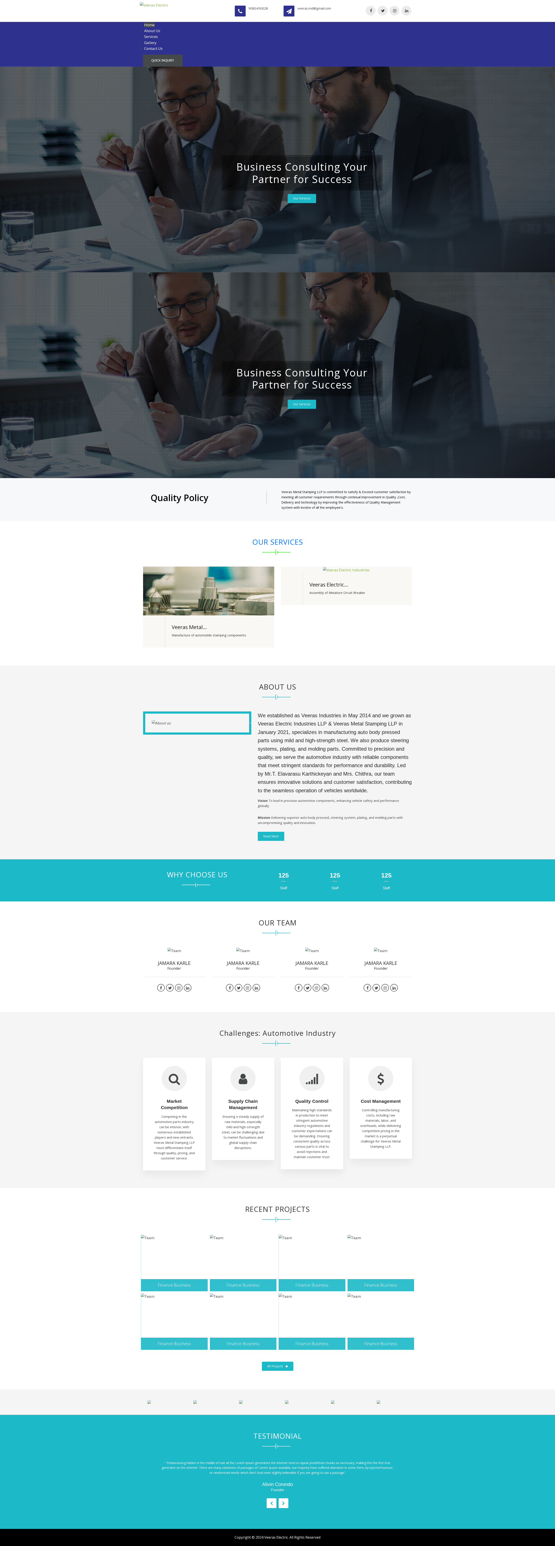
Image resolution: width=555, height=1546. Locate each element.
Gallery (150, 42)
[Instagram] (394, 11)
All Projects (275, 1366)
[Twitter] (382, 11)
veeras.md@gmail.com (314, 8)
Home (149, 24)
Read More (271, 836)
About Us (152, 30)
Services (151, 36)
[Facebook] (370, 11)
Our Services (302, 198)
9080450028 (258, 8)
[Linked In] (406, 11)
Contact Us (153, 48)
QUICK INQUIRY (162, 60)
